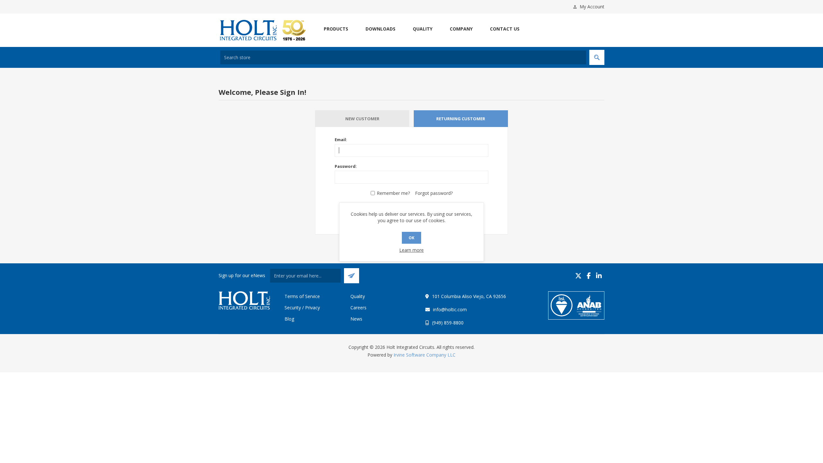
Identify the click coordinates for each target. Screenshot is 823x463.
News (356, 319)
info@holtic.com (450, 309)
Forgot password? (434, 193)
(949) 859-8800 (448, 323)
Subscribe (351, 275)
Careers (358, 307)
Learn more (411, 250)
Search (596, 57)
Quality (357, 296)
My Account (592, 7)
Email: (341, 139)
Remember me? (393, 193)
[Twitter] (578, 275)
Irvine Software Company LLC (424, 355)
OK (411, 238)
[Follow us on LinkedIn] (599, 275)
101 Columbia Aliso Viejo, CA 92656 (469, 296)
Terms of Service (302, 296)
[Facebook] (589, 275)
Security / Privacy (302, 307)
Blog (289, 319)
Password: (346, 166)
